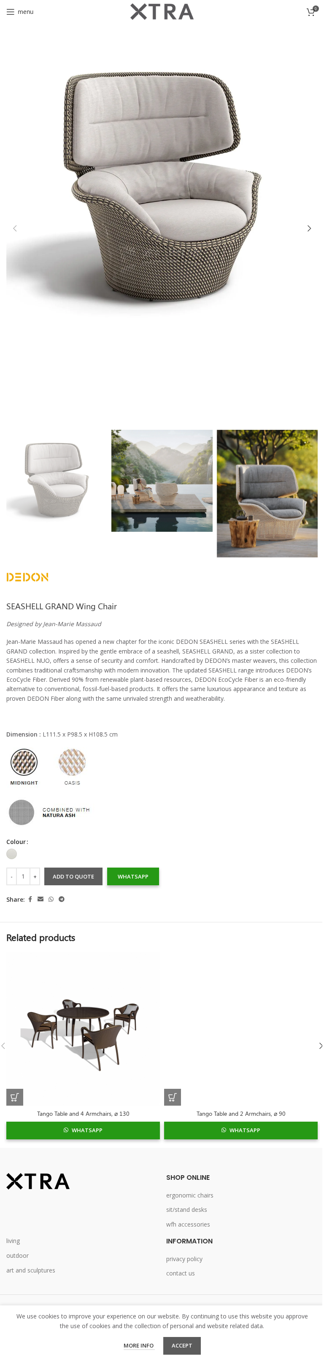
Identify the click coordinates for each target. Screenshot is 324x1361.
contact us (180, 1273)
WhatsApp (133, 876)
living (13, 1241)
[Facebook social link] (30, 899)
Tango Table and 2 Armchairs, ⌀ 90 (241, 1113)
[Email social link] (40, 899)
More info (139, 1345)
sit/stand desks (186, 1210)
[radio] (11, 854)
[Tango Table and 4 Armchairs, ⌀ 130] (83, 1029)
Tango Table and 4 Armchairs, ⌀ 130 (83, 1113)
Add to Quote (73, 876)
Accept (182, 1345)
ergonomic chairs (189, 1195)
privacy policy (184, 1259)
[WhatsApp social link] (51, 899)
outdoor (17, 1255)
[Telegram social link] (61, 899)
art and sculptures (30, 1270)
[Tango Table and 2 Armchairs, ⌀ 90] (241, 1029)
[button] (14, 228)
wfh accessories (188, 1224)
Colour (16, 842)
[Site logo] (162, 11)
